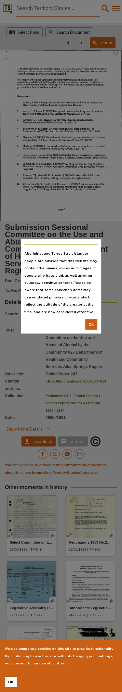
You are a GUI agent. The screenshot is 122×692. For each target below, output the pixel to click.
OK (91, 324)
